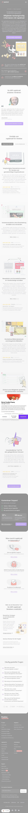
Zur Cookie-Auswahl (14, 417)
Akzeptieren (23, 416)
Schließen (4, 416)
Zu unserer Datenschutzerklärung (7, 411)
